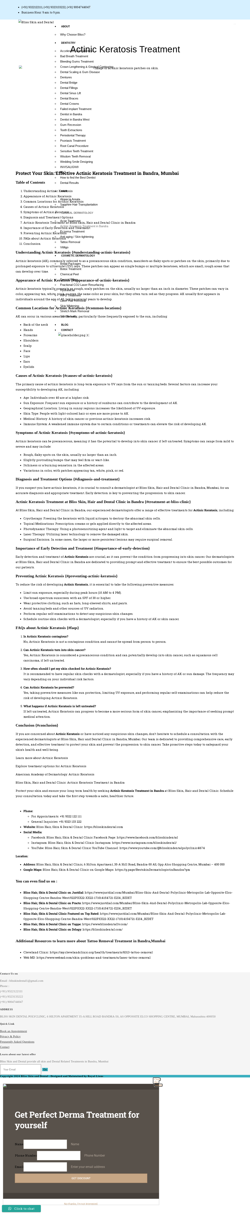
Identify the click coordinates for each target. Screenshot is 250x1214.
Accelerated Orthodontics (76, 51)
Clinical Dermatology (77, 212)
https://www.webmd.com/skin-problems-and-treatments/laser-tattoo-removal (93, 957)
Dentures (66, 77)
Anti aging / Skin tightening (77, 236)
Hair (64, 191)
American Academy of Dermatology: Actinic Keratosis (55, 774)
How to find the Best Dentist (78, 177)
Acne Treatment (70, 221)
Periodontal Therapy (73, 135)
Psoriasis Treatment (73, 140)
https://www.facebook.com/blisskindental (147, 837)
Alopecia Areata (70, 199)
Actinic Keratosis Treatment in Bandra (84, 226)
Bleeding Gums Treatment (77, 61)
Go (45, 1069)
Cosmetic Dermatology (78, 255)
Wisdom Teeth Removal (75, 156)
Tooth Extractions (71, 130)
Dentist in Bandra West (74, 119)
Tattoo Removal (70, 242)
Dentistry (68, 42)
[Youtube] (213, 4)
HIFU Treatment (70, 295)
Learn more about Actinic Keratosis (42, 758)
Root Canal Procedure (74, 146)
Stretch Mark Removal (74, 311)
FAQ (63, 172)
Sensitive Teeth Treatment (76, 151)
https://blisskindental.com (103, 827)
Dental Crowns (69, 103)
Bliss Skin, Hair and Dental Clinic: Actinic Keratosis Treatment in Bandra (70, 782)
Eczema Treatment (72, 231)
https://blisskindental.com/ (102, 929)
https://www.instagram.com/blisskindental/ (144, 843)
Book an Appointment (13, 1031)
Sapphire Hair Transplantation (79, 204)
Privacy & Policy (10, 1036)
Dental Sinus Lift (70, 93)
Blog (64, 324)
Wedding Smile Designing (76, 161)
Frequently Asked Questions (17, 1041)
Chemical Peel (69, 274)
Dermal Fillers (69, 279)
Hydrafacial (67, 290)
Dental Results (69, 182)
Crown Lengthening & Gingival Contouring (86, 66)
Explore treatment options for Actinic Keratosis (51, 766)
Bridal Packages (70, 263)
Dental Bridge (68, 82)
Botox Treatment (70, 269)
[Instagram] (209, 4)
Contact (67, 330)
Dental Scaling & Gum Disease (80, 72)
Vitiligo (64, 247)
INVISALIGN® (69, 167)
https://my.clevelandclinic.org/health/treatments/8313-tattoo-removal (101, 952)
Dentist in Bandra (71, 114)
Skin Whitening (69, 306)
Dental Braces (69, 98)
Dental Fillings (69, 87)
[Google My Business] (203, 4)
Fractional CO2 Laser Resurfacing (82, 284)
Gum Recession (70, 124)
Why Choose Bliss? (72, 34)
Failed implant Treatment (75, 109)
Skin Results (68, 316)
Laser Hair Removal (73, 300)
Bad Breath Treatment (74, 56)
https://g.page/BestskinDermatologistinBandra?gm (152, 870)
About (65, 26)
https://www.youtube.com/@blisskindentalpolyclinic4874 (162, 848)
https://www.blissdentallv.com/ (105, 924)
